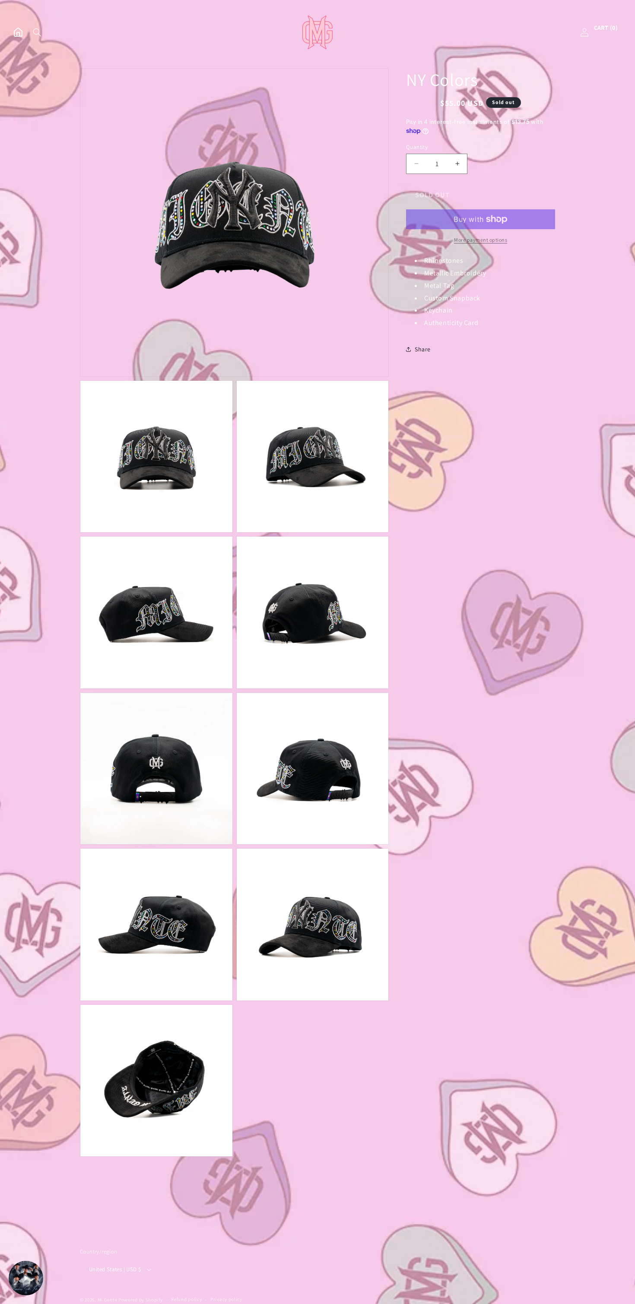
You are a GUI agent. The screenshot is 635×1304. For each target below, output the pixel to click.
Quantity (417, 146)
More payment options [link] (480, 240)
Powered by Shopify (140, 1300)
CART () (606, 28)
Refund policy (186, 1299)
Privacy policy (226, 1299)
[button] (37, 32)
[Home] (18, 32)
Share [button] (423, 349)
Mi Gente (107, 1300)
